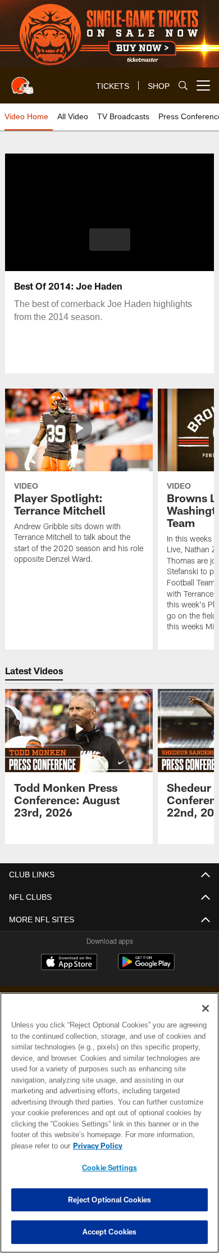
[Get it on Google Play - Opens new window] (146, 967)
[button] (109, 239)
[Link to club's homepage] (22, 81)
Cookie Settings (109, 1167)
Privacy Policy (95, 1145)
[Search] (183, 85)
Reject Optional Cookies (110, 1199)
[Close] (205, 1008)
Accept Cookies (110, 1231)
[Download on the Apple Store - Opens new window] (69, 963)
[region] (109, 1123)
